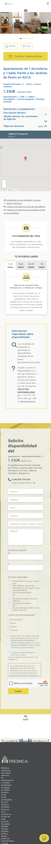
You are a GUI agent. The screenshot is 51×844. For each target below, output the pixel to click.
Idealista (13, 627)
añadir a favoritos (14, 203)
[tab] (18, 38)
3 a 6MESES (21, 265)
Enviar (18, 691)
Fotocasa (13, 630)
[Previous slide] (3, 21)
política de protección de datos (22, 647)
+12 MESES (42, 265)
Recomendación (16, 620)
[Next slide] (48, 21)
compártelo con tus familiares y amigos (24, 200)
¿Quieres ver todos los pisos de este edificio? (26, 206)
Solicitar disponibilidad (28, 56)
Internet (13, 623)
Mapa (28, 46)
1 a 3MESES (10, 265)
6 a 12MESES (31, 265)
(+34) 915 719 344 (21, 479)
